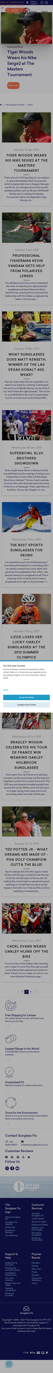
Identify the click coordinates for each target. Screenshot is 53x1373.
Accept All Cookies (26, 697)
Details (5, 690)
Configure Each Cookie (26, 705)
